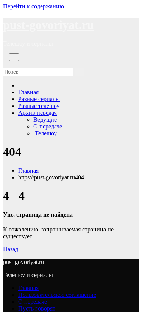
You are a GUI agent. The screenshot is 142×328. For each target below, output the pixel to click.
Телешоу (45, 133)
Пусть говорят (36, 308)
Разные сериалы (39, 99)
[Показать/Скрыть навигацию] (14, 57)
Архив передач (37, 112)
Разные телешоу (38, 106)
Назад (10, 249)
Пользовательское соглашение (57, 295)
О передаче (47, 126)
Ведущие (45, 119)
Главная (28, 92)
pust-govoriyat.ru (48, 25)
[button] (5, 64)
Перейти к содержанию (33, 6)
